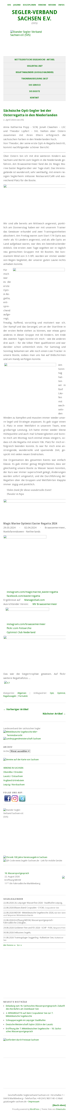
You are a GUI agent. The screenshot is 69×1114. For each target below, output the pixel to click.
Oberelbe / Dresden (13, 772)
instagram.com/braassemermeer (26, 624)
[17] (6, 682)
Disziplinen (29, 5)
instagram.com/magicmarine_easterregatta (32, 591)
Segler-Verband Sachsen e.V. (34, 15)
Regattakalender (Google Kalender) (34, 72)
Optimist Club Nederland (21, 632)
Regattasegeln (9, 696)
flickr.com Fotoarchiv (19, 628)
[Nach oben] (59, 1105)
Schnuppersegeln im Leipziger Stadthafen (26, 1020)
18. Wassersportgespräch (17, 873)
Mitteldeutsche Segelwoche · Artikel (35, 59)
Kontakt (34, 98)
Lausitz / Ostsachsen (13, 776)
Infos (61, 5)
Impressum (33, 1101)
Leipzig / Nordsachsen (14, 784)
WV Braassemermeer (44, 604)
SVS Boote (34, 91)
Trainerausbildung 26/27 (34, 78)
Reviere (52, 5)
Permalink (23, 696)
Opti (52, 693)
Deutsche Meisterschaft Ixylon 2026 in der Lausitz (29, 1024)
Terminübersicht (14, 735)
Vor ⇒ (19, 945)
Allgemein (21, 693)
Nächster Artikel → (54, 713)
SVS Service (35, 85)
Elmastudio (61, 1109)
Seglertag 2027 (34, 66)
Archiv (6, 751)
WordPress (34, 1109)
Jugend (17, 5)
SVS (9, 5)
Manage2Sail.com (34, 599)
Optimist (61, 693)
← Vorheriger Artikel (15, 709)
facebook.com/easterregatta (23, 595)
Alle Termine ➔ (9, 945)
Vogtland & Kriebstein (13, 780)
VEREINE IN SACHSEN (13, 768)
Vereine (42, 5)
